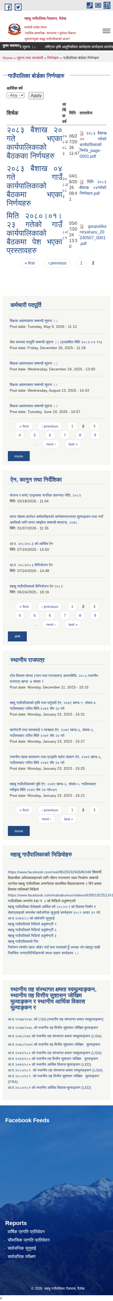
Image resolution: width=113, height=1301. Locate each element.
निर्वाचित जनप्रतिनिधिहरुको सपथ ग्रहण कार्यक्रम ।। (43, 953)
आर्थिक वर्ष (15, 88)
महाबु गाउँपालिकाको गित (23, 941)
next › (51, 444)
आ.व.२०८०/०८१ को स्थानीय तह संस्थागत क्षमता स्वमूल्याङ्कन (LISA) (56, 1070)
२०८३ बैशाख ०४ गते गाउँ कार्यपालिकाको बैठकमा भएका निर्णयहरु (34, 185)
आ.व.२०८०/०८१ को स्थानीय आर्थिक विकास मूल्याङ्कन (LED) (49, 1087)
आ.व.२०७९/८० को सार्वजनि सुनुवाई (31, 918)
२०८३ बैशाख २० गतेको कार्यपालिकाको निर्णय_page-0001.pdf (93, 145)
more (18, 456)
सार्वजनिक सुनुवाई (22, 1248)
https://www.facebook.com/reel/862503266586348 (49, 872)
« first (30, 263)
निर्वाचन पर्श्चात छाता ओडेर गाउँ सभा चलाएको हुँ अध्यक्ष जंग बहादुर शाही (54, 947)
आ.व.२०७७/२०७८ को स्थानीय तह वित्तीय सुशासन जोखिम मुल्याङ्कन (53, 1028)
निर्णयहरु (53, 58)
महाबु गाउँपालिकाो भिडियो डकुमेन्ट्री (31, 924)
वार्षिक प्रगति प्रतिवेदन (26, 1231)
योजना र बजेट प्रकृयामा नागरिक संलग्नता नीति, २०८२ (45, 495)
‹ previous (57, 263)
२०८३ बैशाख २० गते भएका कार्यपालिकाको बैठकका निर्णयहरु (34, 142)
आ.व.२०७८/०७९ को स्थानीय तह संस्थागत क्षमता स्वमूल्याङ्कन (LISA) (55, 1036)
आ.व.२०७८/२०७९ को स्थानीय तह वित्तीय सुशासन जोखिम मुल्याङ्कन (54, 1044)
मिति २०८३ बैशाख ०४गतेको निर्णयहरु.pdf (93, 188)
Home (8, 58)
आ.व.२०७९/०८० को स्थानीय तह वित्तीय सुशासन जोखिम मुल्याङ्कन (53, 1059)
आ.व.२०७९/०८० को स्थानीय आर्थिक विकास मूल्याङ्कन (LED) (49, 1064)
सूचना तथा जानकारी (30, 58)
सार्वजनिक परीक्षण (21, 1256)
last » (73, 444)
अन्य (17, 636)
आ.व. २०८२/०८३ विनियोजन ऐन (31, 565)
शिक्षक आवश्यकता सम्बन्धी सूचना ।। (34, 321)
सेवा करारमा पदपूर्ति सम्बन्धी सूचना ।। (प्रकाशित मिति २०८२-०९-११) (56, 342)
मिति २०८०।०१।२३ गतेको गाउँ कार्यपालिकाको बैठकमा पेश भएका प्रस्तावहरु (34, 233)
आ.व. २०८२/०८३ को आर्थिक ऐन (31, 544)
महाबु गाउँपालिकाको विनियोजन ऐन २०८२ (36, 586)
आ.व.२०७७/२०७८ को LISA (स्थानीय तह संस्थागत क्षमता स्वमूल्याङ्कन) (56, 1019)
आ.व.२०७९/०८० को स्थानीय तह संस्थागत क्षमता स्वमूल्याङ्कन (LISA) (55, 1053)
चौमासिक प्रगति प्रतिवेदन (29, 1240)
